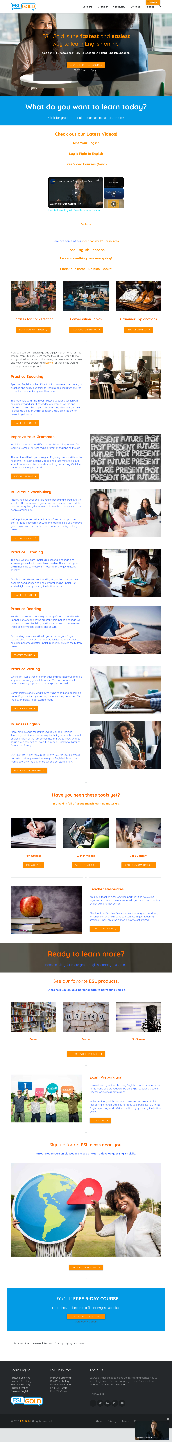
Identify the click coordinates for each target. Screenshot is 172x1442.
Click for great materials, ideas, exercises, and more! (86, 118)
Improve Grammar (61, 1377)
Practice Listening (20, 1377)
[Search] (160, 6)
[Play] (113, 193)
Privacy (112, 1421)
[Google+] (114, 1403)
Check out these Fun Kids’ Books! (86, 269)
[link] (52, 181)
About (99, 1421)
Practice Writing (19, 1387)
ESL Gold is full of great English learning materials (86, 803)
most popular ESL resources (100, 241)
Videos (86, 224)
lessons (49, 362)
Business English (19, 1391)
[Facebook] (93, 1403)
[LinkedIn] (107, 1403)
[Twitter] (100, 1403)
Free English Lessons (86, 249)
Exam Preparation (60, 1384)
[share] (97, 180)
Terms (125, 1421)
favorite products (99, 1384)
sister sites (120, 1384)
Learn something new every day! (86, 258)
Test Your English (86, 143)
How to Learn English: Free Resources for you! (75, 181)
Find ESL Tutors (58, 1387)
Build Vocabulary (59, 1381)
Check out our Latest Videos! (86, 134)
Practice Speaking (21, 1381)
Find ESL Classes (59, 1391)
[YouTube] (122, 1403)
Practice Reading (20, 1384)
